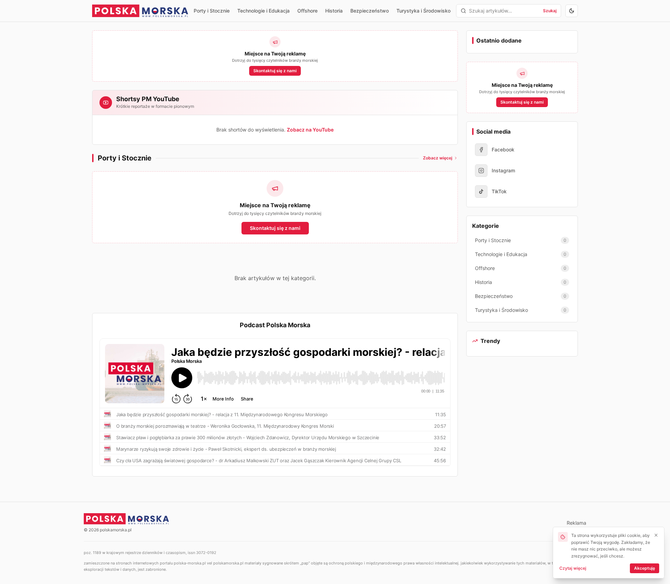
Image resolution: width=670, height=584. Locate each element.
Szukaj (550, 10)
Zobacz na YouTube (310, 130)
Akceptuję (644, 568)
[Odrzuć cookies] (656, 535)
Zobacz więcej (437, 157)
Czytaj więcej (572, 568)
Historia (334, 11)
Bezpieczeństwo (369, 11)
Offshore (307, 11)
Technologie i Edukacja (263, 11)
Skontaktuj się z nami (275, 70)
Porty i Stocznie (212, 11)
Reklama (576, 523)
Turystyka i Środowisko (423, 11)
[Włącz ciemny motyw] (571, 11)
